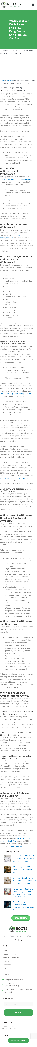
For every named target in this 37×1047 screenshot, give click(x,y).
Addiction (9, 80)
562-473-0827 (10, 983)
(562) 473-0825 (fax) (12, 986)
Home (3, 80)
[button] (33, 4)
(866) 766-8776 (17, 846)
